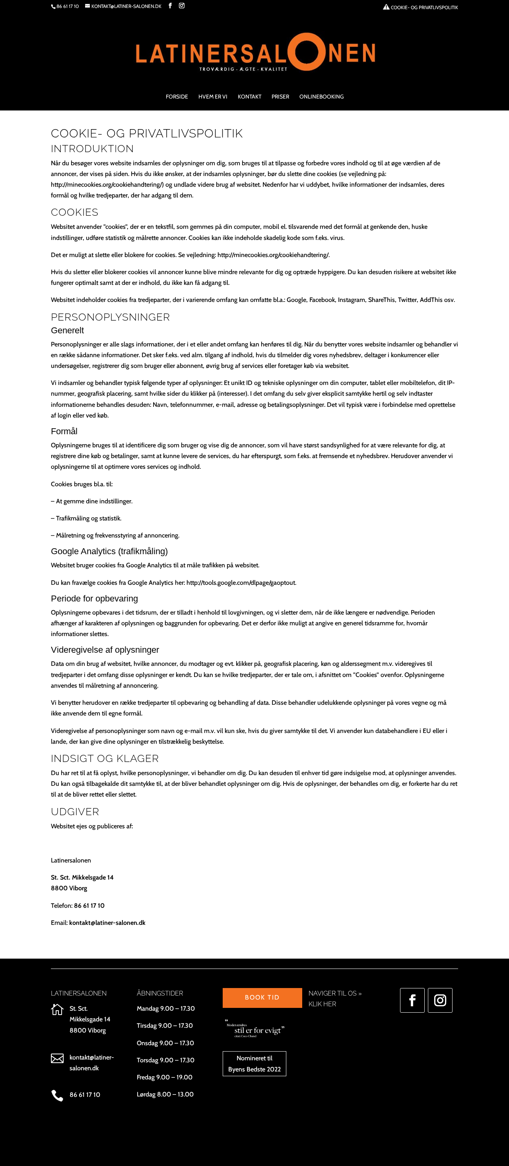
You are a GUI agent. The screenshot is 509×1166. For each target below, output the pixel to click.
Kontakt (249, 97)
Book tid (262, 997)
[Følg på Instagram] (440, 1000)
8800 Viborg (69, 888)
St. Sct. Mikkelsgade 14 (82, 877)
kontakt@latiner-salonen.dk (107, 922)
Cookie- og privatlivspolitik (424, 7)
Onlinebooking (321, 97)
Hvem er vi (212, 97)
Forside (177, 97)
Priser (280, 97)
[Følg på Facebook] (412, 1000)
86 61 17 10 (67, 6)
